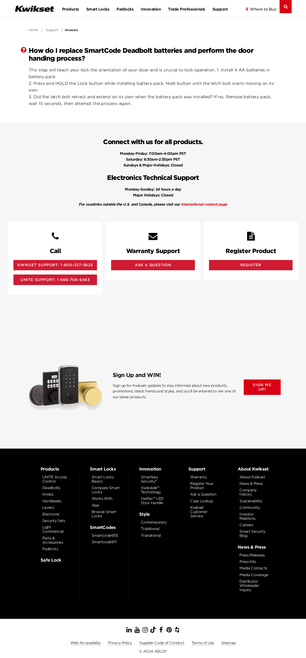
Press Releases (252, 555)
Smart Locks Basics (103, 479)
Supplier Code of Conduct (162, 643)
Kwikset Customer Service (198, 511)
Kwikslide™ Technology (151, 490)
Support (220, 9)
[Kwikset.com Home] (34, 8)
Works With (102, 498)
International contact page (204, 204)
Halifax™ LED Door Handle (152, 500)
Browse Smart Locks (104, 514)
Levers (48, 507)
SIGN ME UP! (262, 387)
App (95, 505)
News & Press (251, 483)
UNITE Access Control (54, 479)
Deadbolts (51, 488)
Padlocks (125, 9)
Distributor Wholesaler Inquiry (249, 585)
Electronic (51, 514)
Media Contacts (253, 568)
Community (249, 507)
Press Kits (247, 562)
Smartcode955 (105, 535)
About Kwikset (252, 477)
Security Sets (53, 521)
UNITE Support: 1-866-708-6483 (55, 280)
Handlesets (51, 501)
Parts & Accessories (52, 540)
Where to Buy (263, 9)
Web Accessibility (85, 643)
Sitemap (228, 643)
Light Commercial (53, 529)
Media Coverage (253, 575)
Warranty (198, 477)
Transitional (151, 535)
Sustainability (250, 501)
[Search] (286, 6)
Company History (248, 492)
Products (70, 9)
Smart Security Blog (252, 533)
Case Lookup (201, 501)
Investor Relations (247, 516)
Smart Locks (97, 9)
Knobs (47, 494)
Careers (246, 525)
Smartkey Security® (149, 479)
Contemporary (154, 522)
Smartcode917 (104, 542)
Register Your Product (201, 485)
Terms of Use (203, 643)
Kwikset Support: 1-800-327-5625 (55, 265)
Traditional (150, 529)
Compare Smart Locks (106, 490)
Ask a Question (203, 494)
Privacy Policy (120, 643)
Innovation (151, 9)
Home (33, 30)
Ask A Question (153, 265)
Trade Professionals (186, 9)
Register (250, 265)
